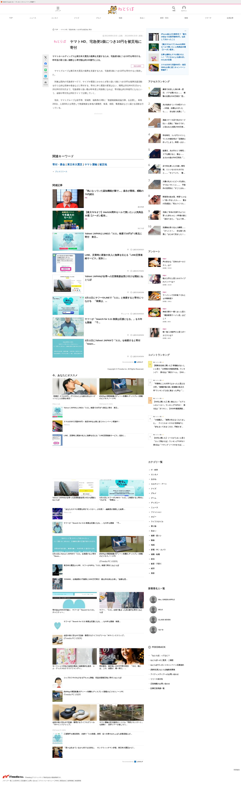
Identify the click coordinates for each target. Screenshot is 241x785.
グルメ (98, 18)
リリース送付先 (155, 679)
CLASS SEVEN (164, 620)
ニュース (33, 18)
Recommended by (128, 362)
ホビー (153, 517)
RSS (57, 781)
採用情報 (71, 781)
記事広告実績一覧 (156, 688)
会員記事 (230, 18)
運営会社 (63, 781)
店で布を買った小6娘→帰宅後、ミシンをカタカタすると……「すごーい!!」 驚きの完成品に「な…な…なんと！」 (174, 173)
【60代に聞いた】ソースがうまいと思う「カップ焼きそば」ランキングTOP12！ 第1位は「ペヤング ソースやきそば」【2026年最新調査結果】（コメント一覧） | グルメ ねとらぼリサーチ (170, 445)
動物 (186, 18)
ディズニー (155, 503)
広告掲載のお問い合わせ (159, 684)
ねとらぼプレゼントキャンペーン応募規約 (166, 665)
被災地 (103, 164)
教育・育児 (164, 18)
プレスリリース (61, 171)
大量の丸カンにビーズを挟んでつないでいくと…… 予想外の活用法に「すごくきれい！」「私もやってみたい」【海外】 (174, 188)
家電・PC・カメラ (158, 550)
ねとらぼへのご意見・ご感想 (160, 660)
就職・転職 (155, 554)
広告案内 (24, 781)
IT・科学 (154, 470)
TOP (11, 18)
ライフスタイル (157, 521)
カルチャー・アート (159, 484)
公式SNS (16, 781)
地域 (120, 18)
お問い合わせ (33, 781)
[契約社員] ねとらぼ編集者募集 (161, 670)
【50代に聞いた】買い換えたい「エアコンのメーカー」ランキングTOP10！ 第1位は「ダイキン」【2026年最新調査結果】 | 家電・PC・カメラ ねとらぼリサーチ (169, 408)
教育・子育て (156, 564)
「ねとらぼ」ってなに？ (159, 656)
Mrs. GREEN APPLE (166, 600)
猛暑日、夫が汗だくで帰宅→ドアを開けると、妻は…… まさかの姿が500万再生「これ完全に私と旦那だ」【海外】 (174, 157)
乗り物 (153, 526)
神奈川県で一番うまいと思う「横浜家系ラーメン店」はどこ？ (174, 315)
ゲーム (153, 498)
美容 (153, 573)
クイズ (76, 18)
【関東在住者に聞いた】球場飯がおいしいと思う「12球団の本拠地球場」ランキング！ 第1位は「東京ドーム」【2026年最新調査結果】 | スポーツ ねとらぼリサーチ (169, 372)
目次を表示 (137, 66)
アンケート (154, 251)
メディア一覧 (7, 781)
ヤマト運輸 (91, 164)
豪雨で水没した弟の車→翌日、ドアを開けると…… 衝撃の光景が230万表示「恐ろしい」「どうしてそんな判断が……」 (174, 96)
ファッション (156, 512)
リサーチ (208, 18)
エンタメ (54, 18)
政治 (153, 559)
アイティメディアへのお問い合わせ (163, 674)
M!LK (160, 610)
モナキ (161, 630)
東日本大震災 (74, 164)
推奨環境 (78, 781)
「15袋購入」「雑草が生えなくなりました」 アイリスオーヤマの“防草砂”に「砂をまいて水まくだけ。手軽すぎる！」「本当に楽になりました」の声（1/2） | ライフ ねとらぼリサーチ (169, 426)
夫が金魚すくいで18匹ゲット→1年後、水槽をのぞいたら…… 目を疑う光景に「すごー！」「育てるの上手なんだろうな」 (174, 111)
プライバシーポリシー (46, 781)
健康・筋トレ (156, 536)
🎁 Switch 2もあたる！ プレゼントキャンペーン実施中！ (18, 2)
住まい (142, 18)
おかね (153, 479)
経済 (153, 568)
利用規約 (237, 770)
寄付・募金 (58, 164)
